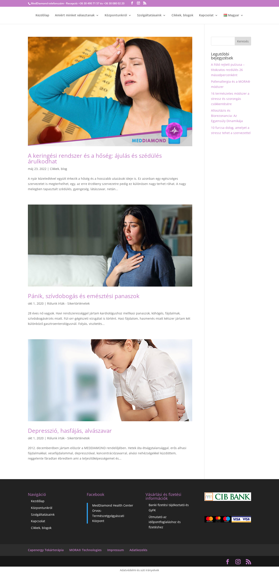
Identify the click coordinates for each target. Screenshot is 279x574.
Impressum (115, 550)
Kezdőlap (42, 15)
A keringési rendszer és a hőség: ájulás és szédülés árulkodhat (95, 158)
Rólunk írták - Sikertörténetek (68, 303)
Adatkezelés (138, 550)
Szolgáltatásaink (149, 15)
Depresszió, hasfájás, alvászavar (70, 431)
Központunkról (116, 15)
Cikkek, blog (58, 169)
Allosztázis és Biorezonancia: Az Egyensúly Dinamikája (227, 115)
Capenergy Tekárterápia (46, 550)
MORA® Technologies (85, 550)
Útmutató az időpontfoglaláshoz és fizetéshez (165, 522)
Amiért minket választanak (75, 15)
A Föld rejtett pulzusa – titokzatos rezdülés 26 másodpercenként (228, 69)
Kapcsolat (206, 15)
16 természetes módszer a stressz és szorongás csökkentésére (230, 98)
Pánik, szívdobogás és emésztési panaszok (84, 296)
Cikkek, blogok (182, 15)
